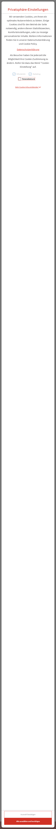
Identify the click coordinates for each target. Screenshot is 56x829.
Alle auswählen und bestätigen (28, 821)
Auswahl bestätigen (28, 814)
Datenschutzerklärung (28, 49)
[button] (28, 87)
